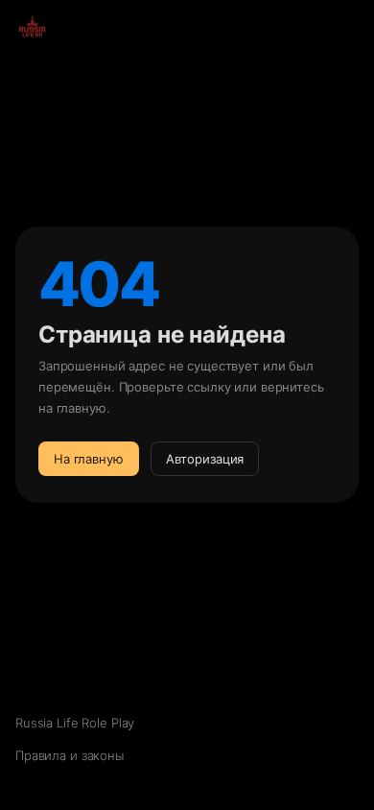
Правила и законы (69, 755)
